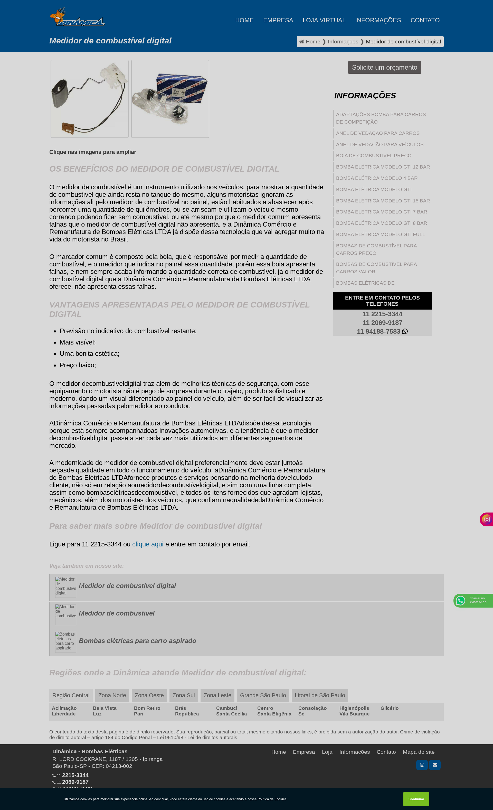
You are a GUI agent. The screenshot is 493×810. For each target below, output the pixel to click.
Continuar (416, 799)
